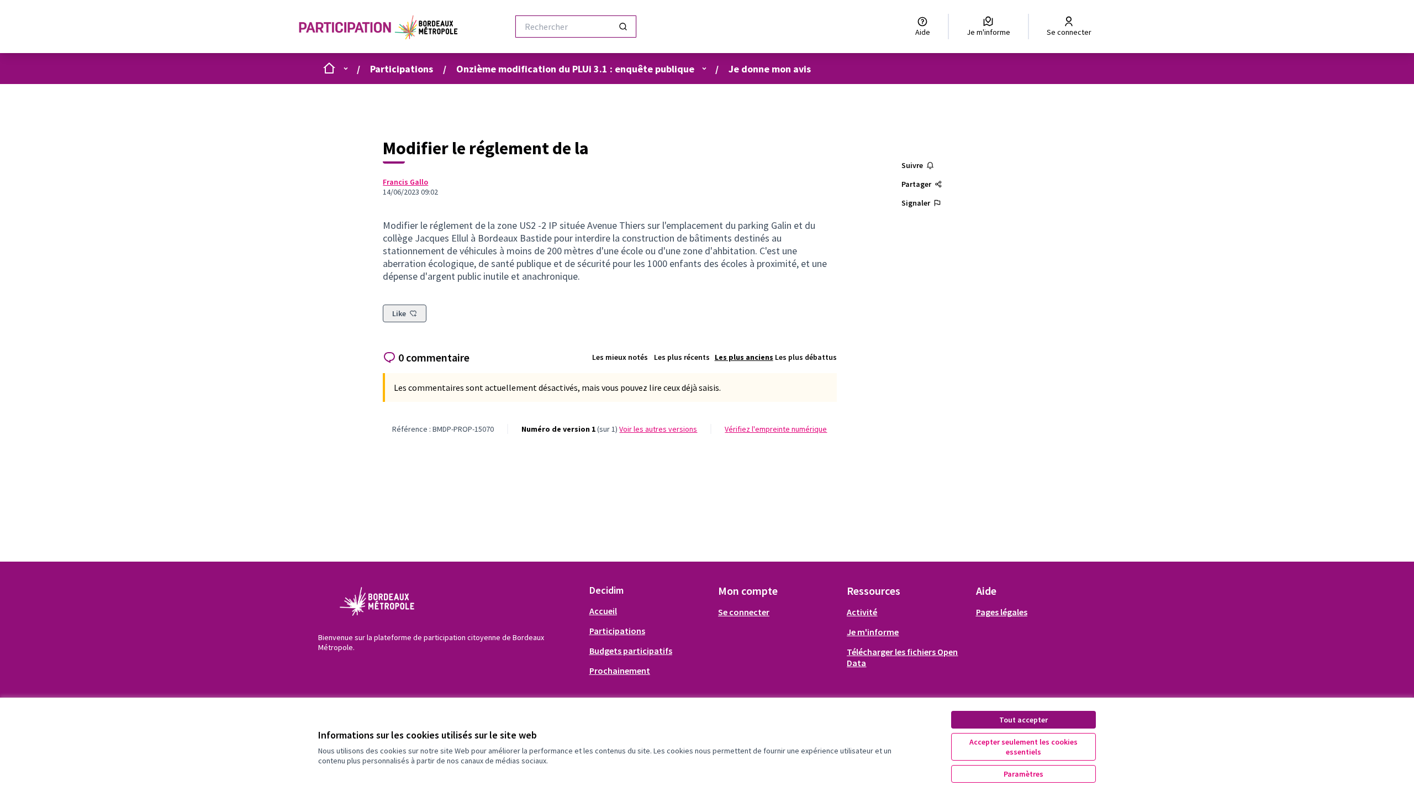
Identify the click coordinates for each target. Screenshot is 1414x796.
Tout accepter (1023, 720)
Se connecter (743, 611)
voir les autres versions (658, 429)
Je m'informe (873, 631)
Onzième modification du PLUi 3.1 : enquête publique (575, 68)
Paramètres (1023, 774)
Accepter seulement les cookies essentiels (1023, 747)
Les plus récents (682, 357)
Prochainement (619, 670)
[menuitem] (649, 610)
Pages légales (1001, 611)
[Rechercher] (623, 26)
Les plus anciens (744, 357)
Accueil (603, 610)
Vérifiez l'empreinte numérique (776, 429)
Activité (862, 611)
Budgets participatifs (630, 650)
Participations (401, 68)
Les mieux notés (620, 357)
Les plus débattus (806, 357)
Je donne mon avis (770, 68)
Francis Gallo (405, 182)
